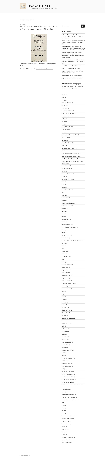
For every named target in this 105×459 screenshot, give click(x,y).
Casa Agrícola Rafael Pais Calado (69, 158)
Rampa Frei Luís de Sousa (67, 358)
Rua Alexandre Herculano (67, 377)
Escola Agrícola (65, 197)
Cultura (63, 187)
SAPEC (63, 402)
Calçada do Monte (66, 137)
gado (63, 246)
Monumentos (65, 302)
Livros (63, 296)
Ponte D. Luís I (65, 328)
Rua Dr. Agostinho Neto (67, 382)
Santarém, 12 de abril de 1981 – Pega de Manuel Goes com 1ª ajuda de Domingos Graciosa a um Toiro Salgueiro (72, 36)
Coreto (63, 184)
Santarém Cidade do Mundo (68, 394)
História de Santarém (66, 264)
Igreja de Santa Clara (66, 275)
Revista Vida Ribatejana (67, 363)
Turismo (63, 434)
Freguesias (64, 243)
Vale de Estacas (65, 440)
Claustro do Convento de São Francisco (71, 68)
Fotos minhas (65, 238)
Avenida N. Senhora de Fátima (68, 116)
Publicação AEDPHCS (67, 350)
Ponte (63, 326)
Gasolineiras (64, 251)
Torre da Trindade (66, 421)
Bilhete (63, 124)
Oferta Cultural (65, 312)
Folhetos (63, 232)
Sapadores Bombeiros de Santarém (70, 400)
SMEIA (63, 410)
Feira (63, 214)
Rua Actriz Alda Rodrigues (67, 374)
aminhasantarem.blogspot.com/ (44, 68)
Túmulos (64, 432)
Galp (63, 248)
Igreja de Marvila (65, 272)
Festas (63, 216)
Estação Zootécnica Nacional (68, 203)
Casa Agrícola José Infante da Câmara (70, 153)
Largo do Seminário (66, 288)
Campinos (64, 140)
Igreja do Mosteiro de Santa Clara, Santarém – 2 (72, 75)
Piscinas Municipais (66, 323)
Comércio (64, 171)
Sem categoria (65, 405)
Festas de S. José (65, 219)
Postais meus (65, 336)
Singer (63, 408)
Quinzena (64, 355)
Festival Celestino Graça (67, 224)
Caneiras (64, 145)
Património (64, 320)
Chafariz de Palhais (66, 168)
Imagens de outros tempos (68, 283)
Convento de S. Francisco (67, 179)
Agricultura (64, 94)
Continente (64, 176)
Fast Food (64, 211)
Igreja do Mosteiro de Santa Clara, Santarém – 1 (72, 78)
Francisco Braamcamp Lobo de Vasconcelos (72, 240)
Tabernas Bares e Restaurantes (69, 416)
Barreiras (64, 121)
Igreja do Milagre (65, 278)
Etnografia (64, 208)
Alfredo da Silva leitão (66, 102)
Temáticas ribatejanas (67, 418)
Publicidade (64, 352)
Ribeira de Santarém (66, 366)
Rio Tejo (63, 369)
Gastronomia (65, 254)
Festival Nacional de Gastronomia (69, 227)
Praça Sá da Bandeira (67, 342)
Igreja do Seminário (66, 280)
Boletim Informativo (66, 126)
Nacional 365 (65, 307)
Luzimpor (64, 299)
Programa (64, 347)
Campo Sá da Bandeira (67, 142)
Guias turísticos (65, 256)
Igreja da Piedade (66, 270)
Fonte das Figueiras (66, 235)
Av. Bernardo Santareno (67, 110)
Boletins (63, 132)
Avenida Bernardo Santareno (68, 113)
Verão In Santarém (66, 442)
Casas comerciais (66, 165)
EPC (63, 192)
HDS (63, 259)
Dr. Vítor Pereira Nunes (67, 189)
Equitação (64, 195)
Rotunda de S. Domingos (67, 371)
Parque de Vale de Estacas (68, 318)
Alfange (63, 100)
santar (63, 392)
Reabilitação (64, 360)
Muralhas (64, 304)
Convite (63, 181)
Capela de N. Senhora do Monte (69, 148)
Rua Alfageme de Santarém (68, 379)
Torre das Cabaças (66, 424)
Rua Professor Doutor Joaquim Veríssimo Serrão (73, 385)
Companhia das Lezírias (67, 173)
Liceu (63, 291)
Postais (63, 334)
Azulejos (63, 118)
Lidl (62, 294)
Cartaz (63, 150)
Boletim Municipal (66, 129)
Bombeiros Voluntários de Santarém (70, 134)
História (63, 262)
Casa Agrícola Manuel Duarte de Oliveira (71, 156)
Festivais (64, 222)
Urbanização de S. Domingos (68, 437)
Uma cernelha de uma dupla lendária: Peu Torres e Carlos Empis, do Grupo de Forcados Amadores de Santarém (73, 61)
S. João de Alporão (66, 389)
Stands (63, 413)
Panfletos (64, 315)
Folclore (63, 230)
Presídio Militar (65, 344)
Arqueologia (64, 105)
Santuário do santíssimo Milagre (69, 397)
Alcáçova (64, 97)
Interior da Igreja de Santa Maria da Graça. (71, 65)
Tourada (63, 426)
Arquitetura (64, 108)
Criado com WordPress (25, 455)
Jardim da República (66, 286)
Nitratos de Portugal (66, 310)
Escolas (63, 200)
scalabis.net (39, 5)
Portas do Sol (65, 331)
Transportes (64, 429)
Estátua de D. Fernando (67, 205)
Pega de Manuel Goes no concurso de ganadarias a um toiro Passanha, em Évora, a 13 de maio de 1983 (73, 42)
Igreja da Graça (65, 267)
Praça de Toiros (65, 339)
